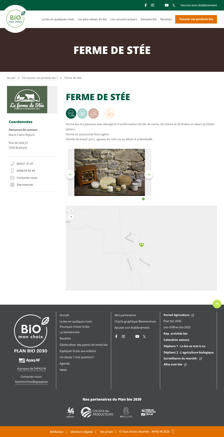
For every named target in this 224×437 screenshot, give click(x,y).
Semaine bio (149, 19)
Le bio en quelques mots (58, 19)
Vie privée (106, 432)
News (63, 370)
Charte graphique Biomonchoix (135, 321)
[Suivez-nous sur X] (173, 5)
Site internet (25, 185)
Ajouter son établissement (132, 328)
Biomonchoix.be (15, 19)
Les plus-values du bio (92, 19)
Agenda (65, 363)
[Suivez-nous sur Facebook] (145, 5)
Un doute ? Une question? (77, 357)
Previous (70, 174)
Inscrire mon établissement (199, 5)
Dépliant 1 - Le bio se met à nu (184, 346)
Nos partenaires (125, 315)
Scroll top (217, 304)
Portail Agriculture (177, 315)
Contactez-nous (27, 178)
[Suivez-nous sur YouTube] (166, 5)
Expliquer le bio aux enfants (78, 351)
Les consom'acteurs (123, 19)
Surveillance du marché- (180, 358)
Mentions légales (82, 432)
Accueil (64, 315)
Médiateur (57, 432)
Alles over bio (173, 364)
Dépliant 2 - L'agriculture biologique (189, 352)
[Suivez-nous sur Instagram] (152, 5)
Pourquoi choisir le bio (75, 327)
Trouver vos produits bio (196, 19)
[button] (141, 245)
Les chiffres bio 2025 (177, 327)
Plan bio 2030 (172, 321)
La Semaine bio (70, 332)
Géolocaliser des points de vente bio (84, 345)
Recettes (166, 19)
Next (148, 174)
